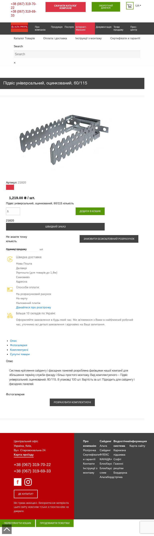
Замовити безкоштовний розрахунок (109, 238)
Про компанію (40, 28)
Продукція (57, 27)
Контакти (89, 463)
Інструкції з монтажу (88, 38)
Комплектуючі (19, 349)
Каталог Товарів (24, 38)
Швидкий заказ (55, 226)
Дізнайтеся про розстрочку (33, 307)
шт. (41, 249)
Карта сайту (137, 445)
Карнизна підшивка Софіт (119, 455)
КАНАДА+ (106, 459)
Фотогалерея (18, 345)
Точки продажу (118, 28)
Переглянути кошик (17, 523)
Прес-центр (133, 28)
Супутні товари (20, 354)
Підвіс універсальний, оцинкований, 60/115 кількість (40, 203)
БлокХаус (106, 463)
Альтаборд (106, 477)
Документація (103, 27)
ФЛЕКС (104, 454)
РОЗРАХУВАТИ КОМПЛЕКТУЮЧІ (72, 402)
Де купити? (25, 494)
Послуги (69, 27)
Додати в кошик (90, 211)
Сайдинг (105, 441)
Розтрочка (89, 450)
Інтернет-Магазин (81, 28)
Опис (13, 340)
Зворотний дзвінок (106, 6)
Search (18, 46)
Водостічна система (121, 443)
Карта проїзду (24, 454)
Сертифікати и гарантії (125, 38)
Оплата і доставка (55, 38)
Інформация (138, 441)
